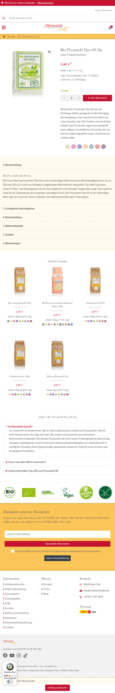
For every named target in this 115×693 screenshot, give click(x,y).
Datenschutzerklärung (57, 558)
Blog (45, 594)
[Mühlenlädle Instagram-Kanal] (18, 655)
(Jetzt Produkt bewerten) (73, 55)
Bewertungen (13, 243)
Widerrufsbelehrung (15, 589)
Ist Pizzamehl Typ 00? (20, 426)
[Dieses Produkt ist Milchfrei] (91, 146)
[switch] (10, 681)
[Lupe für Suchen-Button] (4, 17)
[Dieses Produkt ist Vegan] (97, 146)
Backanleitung (13, 217)
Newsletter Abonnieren (57, 543)
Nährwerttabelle (14, 226)
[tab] (57, 427)
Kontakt (9, 608)
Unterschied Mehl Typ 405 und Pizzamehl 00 (33, 471)
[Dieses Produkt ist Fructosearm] (73, 146)
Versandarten (12, 594)
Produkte (11, 36)
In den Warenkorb (97, 98)
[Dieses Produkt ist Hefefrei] (79, 146)
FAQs (46, 589)
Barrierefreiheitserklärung (18, 622)
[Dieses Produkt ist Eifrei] (67, 146)
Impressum (11, 618)
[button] (49, 52)
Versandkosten (74, 75)
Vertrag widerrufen (15, 584)
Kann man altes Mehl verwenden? (27, 462)
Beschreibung (13, 165)
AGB (7, 603)
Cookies (9, 627)
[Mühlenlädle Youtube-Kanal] (12, 655)
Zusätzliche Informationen (20, 208)
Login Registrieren (103, 10)
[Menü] (3, 27)
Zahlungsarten (13, 598)
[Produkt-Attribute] (86, 147)
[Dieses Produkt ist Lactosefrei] (85, 146)
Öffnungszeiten (45, 3)
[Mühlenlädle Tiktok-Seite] (25, 655)
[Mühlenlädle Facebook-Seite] (5, 655)
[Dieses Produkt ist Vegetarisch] (103, 146)
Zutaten (9, 234)
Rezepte (47, 584)
